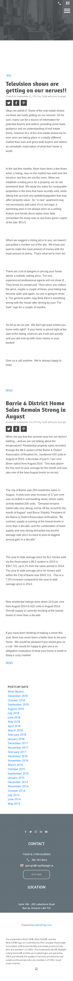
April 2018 (14, 726)
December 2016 (18, 756)
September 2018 (18, 704)
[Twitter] (31, 832)
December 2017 (18, 743)
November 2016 (18, 760)
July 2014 (13, 795)
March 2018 (15, 730)
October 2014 (16, 791)
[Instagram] (36, 832)
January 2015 (16, 778)
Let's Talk (36, 874)
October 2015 (16, 769)
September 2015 (18, 773)
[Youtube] (47, 832)
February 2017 (17, 752)
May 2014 (14, 803)
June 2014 (14, 799)
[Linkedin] (41, 832)
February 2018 (17, 734)
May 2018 (14, 722)
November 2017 (18, 747)
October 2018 (16, 700)
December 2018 (18, 696)
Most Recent (16, 691)
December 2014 (18, 782)
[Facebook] (26, 832)
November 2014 (18, 786)
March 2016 (15, 765)
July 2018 (13, 713)
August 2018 (16, 709)
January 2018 (16, 739)
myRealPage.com (42, 924)
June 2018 (14, 717)
